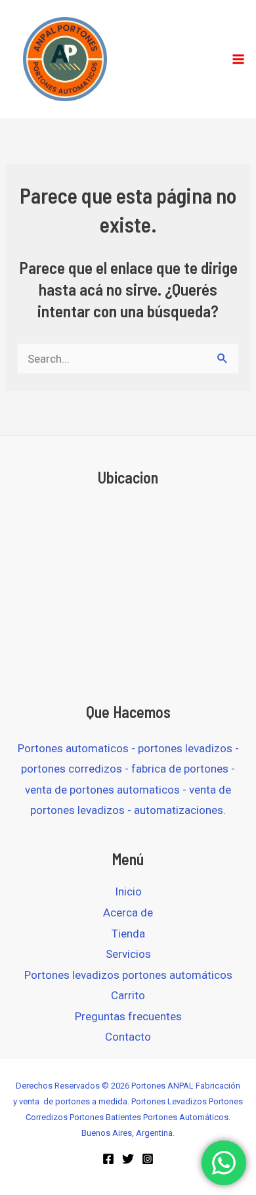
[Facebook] (108, 1159)
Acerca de (128, 912)
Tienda (128, 933)
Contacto (128, 1036)
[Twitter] (128, 1159)
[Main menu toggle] (238, 59)
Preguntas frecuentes (128, 1016)
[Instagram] (148, 1159)
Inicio (128, 891)
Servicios (128, 953)
